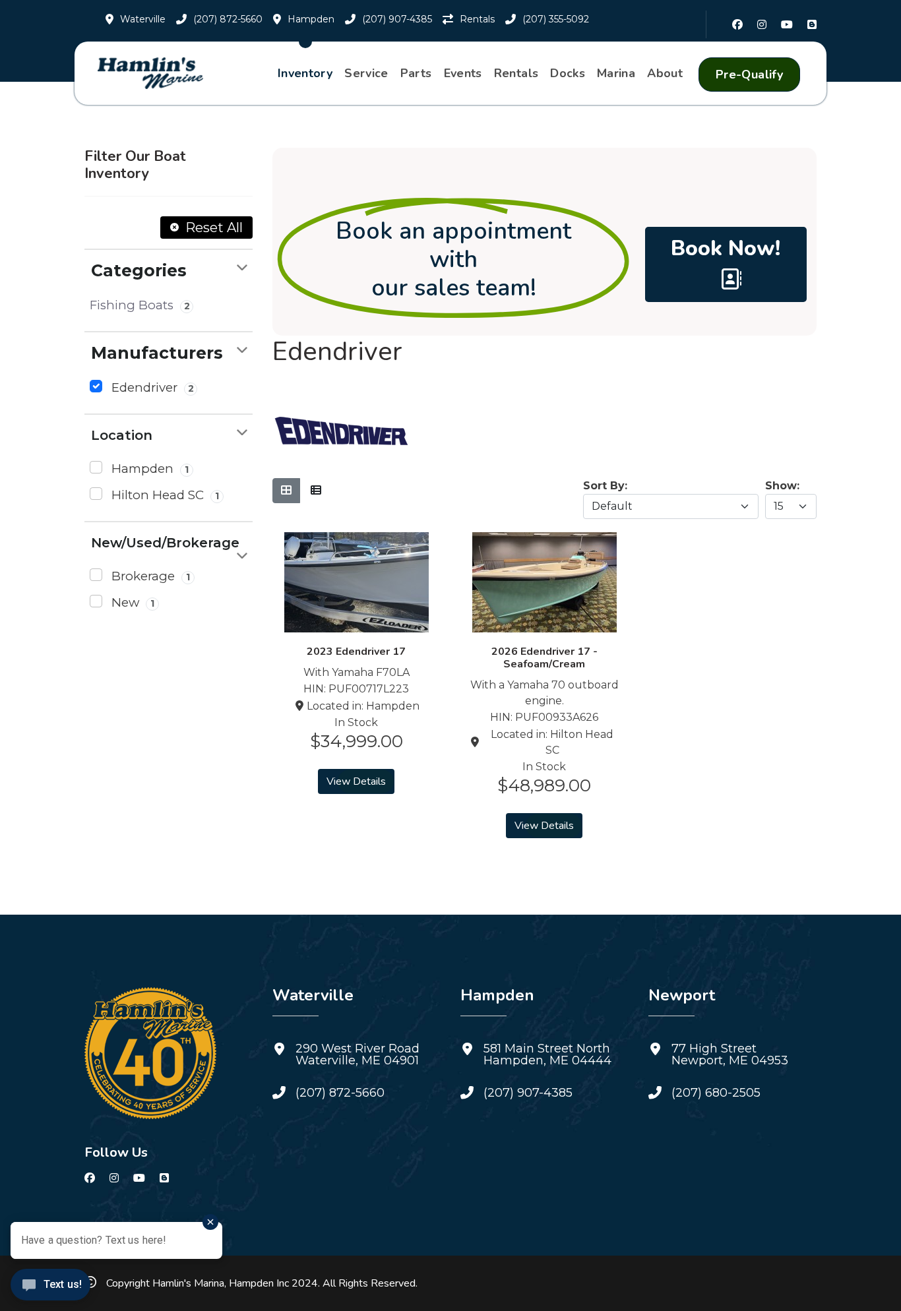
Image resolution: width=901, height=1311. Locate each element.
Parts (416, 73)
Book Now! (725, 248)
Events (463, 73)
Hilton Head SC (163, 495)
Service (366, 73)
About (665, 73)
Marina (616, 73)
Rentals (516, 73)
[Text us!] (50, 1286)
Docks (567, 73)
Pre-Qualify (749, 74)
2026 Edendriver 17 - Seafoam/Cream (544, 657)
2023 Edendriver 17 (356, 651)
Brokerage (149, 576)
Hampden (148, 468)
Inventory (305, 73)
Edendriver (151, 387)
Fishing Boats (140, 305)
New (131, 602)
